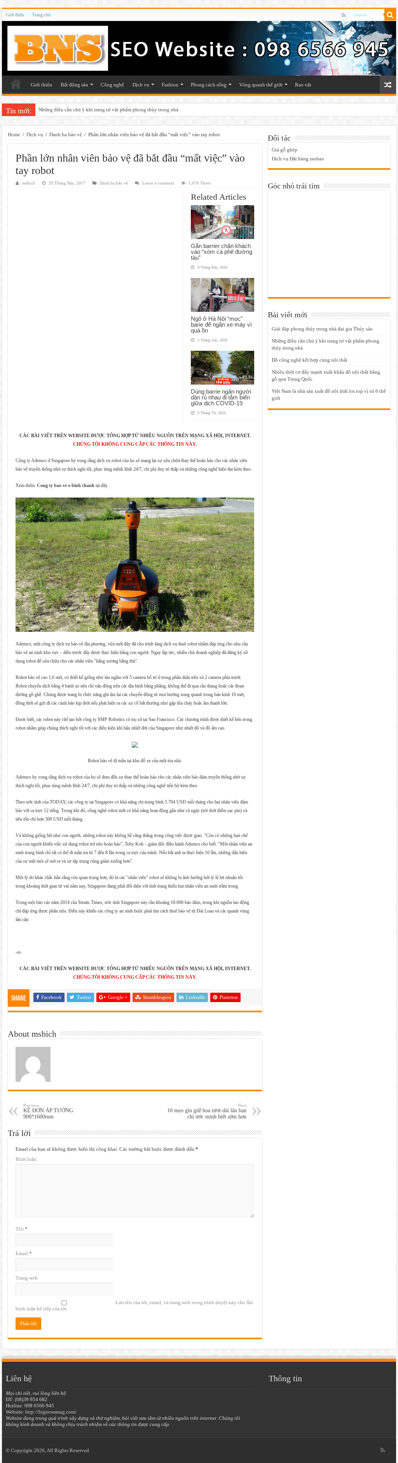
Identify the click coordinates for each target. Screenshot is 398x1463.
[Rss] (344, 15)
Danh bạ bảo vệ (65, 134)
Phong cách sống (209, 85)
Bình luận (26, 1159)
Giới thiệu (15, 15)
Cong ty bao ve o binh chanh (65, 485)
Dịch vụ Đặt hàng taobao (298, 159)
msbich (28, 183)
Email (24, 1253)
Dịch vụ (141, 85)
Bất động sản (74, 85)
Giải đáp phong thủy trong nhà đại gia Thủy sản (322, 329)
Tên (22, 1229)
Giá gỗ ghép (284, 150)
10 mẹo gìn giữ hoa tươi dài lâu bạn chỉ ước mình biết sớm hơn (206, 1111)
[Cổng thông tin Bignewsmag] (199, 48)
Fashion (170, 85)
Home (14, 134)
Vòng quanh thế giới (261, 85)
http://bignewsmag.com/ (51, 1412)
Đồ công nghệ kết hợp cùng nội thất (76, 110)
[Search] (390, 15)
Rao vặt (303, 85)
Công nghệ (112, 85)
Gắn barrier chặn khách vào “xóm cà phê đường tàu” (221, 252)
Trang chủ (41, 15)
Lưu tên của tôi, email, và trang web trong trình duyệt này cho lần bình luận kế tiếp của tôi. (134, 1305)
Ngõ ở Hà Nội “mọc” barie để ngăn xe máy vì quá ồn (221, 324)
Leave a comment (158, 183)
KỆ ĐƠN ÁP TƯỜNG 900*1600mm (48, 1111)
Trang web (27, 1278)
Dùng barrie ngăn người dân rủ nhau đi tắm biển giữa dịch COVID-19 (221, 397)
